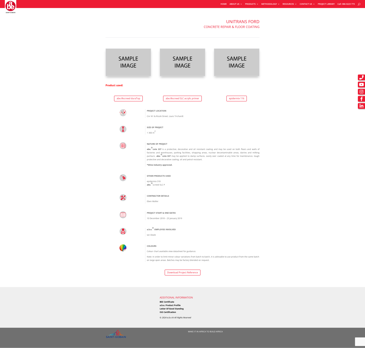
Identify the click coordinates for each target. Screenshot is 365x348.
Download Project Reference (182, 272)
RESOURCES (288, 4)
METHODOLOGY (269, 4)
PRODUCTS (250, 4)
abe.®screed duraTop (128, 98)
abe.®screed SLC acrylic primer (182, 98)
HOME (224, 4)
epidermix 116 (236, 98)
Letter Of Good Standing (172, 308)
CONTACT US (306, 4)
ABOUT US (234, 4)
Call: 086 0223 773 (346, 4)
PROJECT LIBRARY (326, 4)
